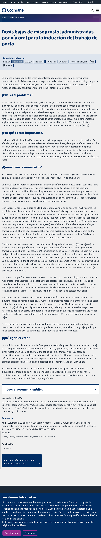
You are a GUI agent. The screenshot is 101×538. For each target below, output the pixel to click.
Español (5, 2)
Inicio (4, 17)
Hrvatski (45, 2)
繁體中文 (82, 2)
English (12, 2)
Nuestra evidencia (17, 17)
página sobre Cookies (13, 525)
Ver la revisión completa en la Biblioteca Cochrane (19, 462)
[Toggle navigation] (97, 10)
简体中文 (91, 2)
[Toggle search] (93, 10)
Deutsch (54, 2)
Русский (37, 2)
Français (28, 2)
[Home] (12, 10)
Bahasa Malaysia (65, 2)
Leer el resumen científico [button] (25, 389)
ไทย (75, 2)
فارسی (20, 2)
